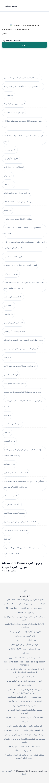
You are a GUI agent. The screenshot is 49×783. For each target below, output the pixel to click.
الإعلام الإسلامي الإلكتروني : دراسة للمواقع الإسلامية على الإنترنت (23, 138)
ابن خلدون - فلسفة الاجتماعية (14, 112)
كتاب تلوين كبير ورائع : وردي (13, 323)
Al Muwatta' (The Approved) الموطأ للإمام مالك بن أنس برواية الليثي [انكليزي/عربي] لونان (24, 484)
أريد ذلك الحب (8, 184)
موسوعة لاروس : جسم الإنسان (14, 513)
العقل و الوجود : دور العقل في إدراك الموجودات (20, 265)
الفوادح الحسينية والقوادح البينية (15, 383)
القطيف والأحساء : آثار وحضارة (14, 331)
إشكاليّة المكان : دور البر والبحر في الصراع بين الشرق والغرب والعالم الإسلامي (22, 452)
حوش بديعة (7, 415)
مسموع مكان (24, 590)
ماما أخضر (7, 432)
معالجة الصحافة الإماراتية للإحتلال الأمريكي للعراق (20, 522)
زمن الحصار (8, 210)
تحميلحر (24, 45)
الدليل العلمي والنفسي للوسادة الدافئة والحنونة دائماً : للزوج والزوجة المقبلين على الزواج (24, 245)
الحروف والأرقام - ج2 (11, 158)
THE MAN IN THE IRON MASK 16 (15, 29)
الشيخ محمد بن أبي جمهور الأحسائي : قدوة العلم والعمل (23, 86)
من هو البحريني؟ (9, 441)
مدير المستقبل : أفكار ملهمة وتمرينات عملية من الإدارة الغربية (23, 124)
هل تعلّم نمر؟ (8, 314)
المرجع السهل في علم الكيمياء (14, 104)
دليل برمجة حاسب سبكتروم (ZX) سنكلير (18, 219)
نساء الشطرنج (9, 305)
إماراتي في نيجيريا (10, 150)
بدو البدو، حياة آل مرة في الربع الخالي (17, 193)
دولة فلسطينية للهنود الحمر (13, 297)
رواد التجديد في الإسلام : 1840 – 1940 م (18, 202)
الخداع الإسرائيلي (9, 464)
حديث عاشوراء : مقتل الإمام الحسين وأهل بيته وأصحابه (23, 392)
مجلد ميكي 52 (8, 95)
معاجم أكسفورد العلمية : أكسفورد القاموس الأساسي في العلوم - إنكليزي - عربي (23, 550)
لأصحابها (9, 771)
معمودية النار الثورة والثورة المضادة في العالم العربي (22, 78)
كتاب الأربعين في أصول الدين (14, 167)
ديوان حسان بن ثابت (11, 274)
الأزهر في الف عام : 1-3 (12, 504)
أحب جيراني (8, 176)
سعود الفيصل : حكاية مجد (12, 424)
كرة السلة (7, 539)
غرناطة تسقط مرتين (11, 375)
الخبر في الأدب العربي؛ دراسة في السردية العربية (21, 349)
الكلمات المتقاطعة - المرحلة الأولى (16, 473)
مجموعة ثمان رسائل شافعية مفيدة (16, 530)
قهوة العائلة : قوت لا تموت (13, 256)
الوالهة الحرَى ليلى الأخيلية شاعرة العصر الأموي (20, 366)
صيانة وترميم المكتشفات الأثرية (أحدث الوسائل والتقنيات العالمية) (23, 403)
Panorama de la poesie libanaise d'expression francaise (22, 230)
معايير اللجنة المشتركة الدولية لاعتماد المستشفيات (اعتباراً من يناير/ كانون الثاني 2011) (24, 285)
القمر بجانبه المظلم (10, 496)
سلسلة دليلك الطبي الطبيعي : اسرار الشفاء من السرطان (23, 340)
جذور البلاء (7, 357)
